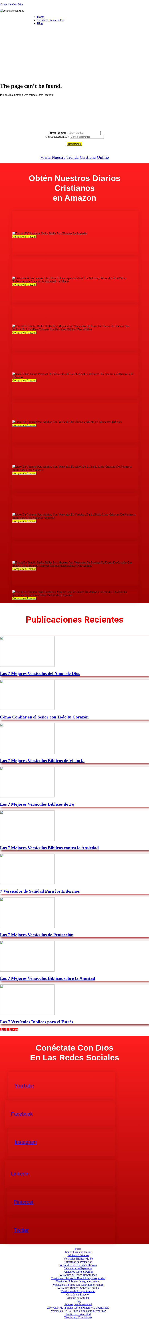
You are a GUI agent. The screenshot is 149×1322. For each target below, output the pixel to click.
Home (40, 16)
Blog (40, 23)
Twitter (21, 1230)
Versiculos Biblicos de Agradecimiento (78, 1281)
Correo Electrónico (57, 136)
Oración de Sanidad (78, 1297)
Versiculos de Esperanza (78, 1268)
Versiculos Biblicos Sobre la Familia (78, 1287)
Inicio (78, 1248)
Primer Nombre (57, 132)
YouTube (24, 1086)
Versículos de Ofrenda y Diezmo (78, 1265)
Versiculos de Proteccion (78, 1261)
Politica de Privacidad (78, 1314)
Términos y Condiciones (78, 1317)
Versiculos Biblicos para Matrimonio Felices (78, 1284)
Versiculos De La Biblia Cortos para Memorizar (78, 1310)
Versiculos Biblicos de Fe (78, 1258)
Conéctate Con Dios (11, 4)
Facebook (22, 1114)
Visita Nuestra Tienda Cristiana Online (74, 157)
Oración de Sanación (78, 1294)
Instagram (26, 1142)
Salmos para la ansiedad (78, 1304)
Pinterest (23, 1202)
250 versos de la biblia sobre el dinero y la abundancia (78, 1307)
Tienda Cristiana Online (50, 20)
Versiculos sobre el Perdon (78, 1271)
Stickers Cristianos (78, 1255)
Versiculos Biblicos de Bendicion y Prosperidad (78, 1278)
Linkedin (20, 1174)
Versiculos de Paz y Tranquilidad (78, 1274)
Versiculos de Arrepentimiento (78, 1291)
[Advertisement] (74, 53)
